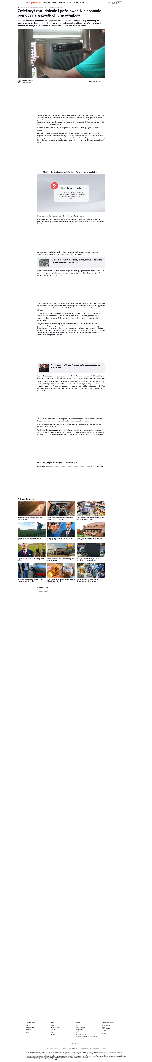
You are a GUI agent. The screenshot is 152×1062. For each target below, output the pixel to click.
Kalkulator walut (79, 1032)
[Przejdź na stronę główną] (28, 4)
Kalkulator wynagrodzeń (81, 1034)
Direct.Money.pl (104, 1035)
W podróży (62, 2)
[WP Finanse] (37, 2)
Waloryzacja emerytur (30, 1025)
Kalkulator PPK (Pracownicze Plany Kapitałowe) (86, 1036)
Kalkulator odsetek (80, 1025)
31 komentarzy (92, 81)
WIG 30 (52, 1025)
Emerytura (46, 2)
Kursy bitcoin (54, 1031)
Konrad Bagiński (26, 80)
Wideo (82, 2)
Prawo (54, 2)
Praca (69, 2)
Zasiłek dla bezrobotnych (31, 1031)
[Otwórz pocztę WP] (108, 2)
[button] (113, 3)
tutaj (56, 1058)
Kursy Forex (53, 1029)
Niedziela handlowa (30, 1027)
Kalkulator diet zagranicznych (82, 1024)
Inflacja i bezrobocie (80, 1027)
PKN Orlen (28, 1032)
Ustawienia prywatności (100, 1048)
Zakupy (76, 2)
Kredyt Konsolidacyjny (106, 1031)
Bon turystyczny (54, 1034)
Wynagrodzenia (79, 1038)
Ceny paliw (28, 1029)
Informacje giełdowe (55, 1027)
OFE (52, 1032)
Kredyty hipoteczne (105, 1028)
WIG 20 (52, 1024)
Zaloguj (119, 2)
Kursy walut (78, 1031)
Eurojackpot (28, 1024)
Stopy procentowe (80, 1029)
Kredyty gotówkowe (105, 1025)
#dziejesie (74, 463)
